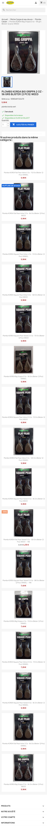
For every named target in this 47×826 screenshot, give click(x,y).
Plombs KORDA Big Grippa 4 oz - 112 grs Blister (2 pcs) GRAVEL (24, 622)
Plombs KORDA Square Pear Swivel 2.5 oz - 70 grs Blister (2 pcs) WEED (23, 337)
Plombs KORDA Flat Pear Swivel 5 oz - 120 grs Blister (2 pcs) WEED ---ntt (23, 540)
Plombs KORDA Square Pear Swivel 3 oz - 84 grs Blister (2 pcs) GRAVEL (23, 704)
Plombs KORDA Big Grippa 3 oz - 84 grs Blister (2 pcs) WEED (23, 785)
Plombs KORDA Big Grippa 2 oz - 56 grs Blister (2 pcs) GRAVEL (23, 377)
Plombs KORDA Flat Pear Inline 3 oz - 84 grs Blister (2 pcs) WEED (23, 214)
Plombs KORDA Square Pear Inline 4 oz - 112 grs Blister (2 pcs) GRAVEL (24, 255)
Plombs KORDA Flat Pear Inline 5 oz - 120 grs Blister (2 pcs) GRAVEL (23, 459)
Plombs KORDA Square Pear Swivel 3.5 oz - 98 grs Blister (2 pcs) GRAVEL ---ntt (23, 581)
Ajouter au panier (23, 124)
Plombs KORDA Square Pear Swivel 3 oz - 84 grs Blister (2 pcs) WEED (23, 500)
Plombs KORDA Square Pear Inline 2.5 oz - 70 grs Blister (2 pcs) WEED (23, 418)
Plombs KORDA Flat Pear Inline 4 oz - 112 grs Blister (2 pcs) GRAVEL (23, 173)
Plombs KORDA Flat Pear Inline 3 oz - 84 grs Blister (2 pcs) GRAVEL (23, 744)
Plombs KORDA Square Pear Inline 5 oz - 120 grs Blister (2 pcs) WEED (23, 296)
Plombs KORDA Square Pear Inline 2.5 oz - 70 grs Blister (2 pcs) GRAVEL (23, 663)
